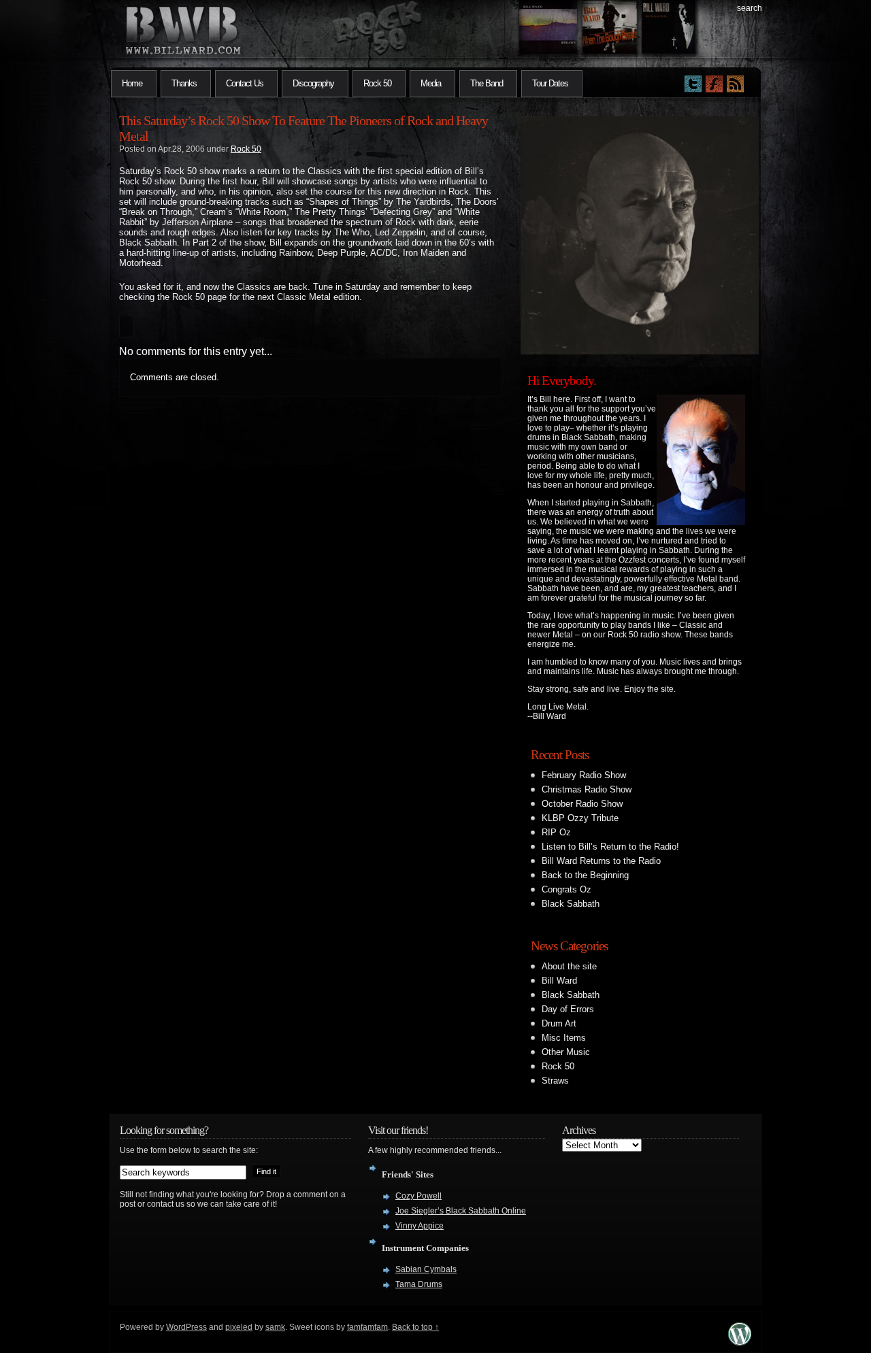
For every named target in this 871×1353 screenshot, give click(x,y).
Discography (313, 83)
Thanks (184, 83)
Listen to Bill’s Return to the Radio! (610, 846)
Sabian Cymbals (426, 1269)
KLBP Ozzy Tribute (580, 818)
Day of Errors (568, 1009)
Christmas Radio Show (586, 789)
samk (275, 1327)
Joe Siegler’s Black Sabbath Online (460, 1211)
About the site (569, 966)
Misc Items (564, 1038)
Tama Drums (418, 1284)
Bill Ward (559, 980)
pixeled (238, 1327)
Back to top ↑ (415, 1327)
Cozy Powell (418, 1196)
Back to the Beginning (585, 875)
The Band (486, 83)
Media (431, 83)
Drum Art (559, 1023)
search (749, 8)
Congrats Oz (566, 889)
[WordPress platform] (739, 1342)
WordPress (186, 1327)
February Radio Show (584, 775)
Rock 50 (377, 83)
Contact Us (244, 83)
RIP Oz (556, 832)
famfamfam (367, 1327)
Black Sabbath (570, 904)
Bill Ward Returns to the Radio (601, 861)
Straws (555, 1080)
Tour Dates (550, 83)
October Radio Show (582, 804)
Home (132, 83)
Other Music (566, 1052)
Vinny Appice (419, 1226)
